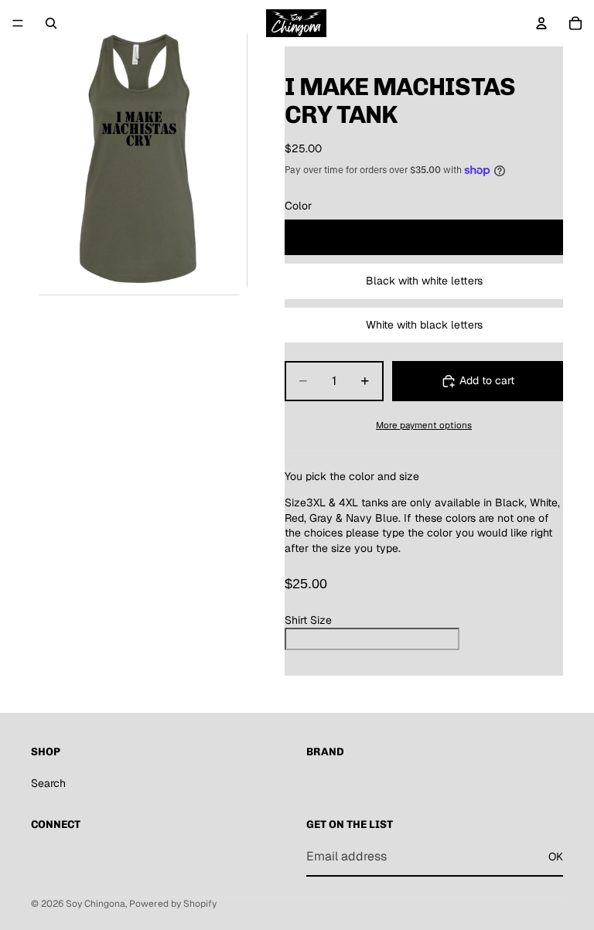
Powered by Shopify (173, 904)
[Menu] (18, 23)
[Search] (51, 23)
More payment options (424, 425)
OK (555, 857)
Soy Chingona (95, 904)
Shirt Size (308, 620)
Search (48, 783)
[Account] (541, 23)
